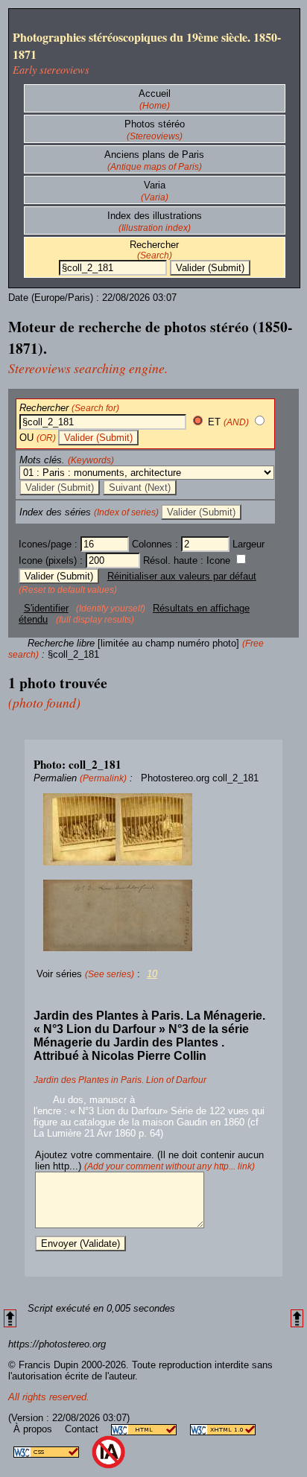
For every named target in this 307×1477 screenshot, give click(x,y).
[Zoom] (153, 830)
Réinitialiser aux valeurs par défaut (181, 576)
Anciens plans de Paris (154, 154)
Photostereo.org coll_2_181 (200, 778)
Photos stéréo (154, 124)
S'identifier (46, 608)
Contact (83, 1429)
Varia (154, 185)
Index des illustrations (154, 215)
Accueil (155, 93)
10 (152, 973)
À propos (34, 1429)
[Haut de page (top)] (10, 1318)
